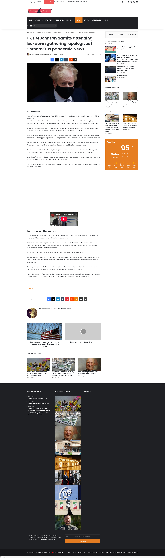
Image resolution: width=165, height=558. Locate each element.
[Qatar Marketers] (39, 10)
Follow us (87, 392)
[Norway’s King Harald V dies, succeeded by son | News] (89, 364)
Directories (96, 20)
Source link (30, 289)
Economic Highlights (64, 20)
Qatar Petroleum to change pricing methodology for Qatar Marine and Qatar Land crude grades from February (127, 58)
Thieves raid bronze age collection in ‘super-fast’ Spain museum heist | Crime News (112, 127)
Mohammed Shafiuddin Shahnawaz (40, 54)
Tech (110, 552)
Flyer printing (122, 76)
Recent (120, 35)
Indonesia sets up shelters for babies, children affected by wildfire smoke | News (37, 373)
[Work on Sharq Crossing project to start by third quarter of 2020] (110, 69)
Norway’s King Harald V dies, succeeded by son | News (70, 1)
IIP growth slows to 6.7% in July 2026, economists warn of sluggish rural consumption (63, 373)
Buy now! (124, 552)
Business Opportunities (43, 20)
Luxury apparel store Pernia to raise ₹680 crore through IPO (130, 125)
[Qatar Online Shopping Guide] (110, 49)
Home (30, 20)
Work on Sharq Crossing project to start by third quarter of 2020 (125, 68)
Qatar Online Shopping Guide (127, 47)
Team (93, 552)
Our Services (116, 552)
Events (86, 20)
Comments (132, 35)
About (84, 552)
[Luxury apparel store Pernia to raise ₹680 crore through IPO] (130, 118)
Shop (106, 20)
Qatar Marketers (58, 552)
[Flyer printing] (110, 78)
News (78, 20)
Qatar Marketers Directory (114, 42)
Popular (110, 35)
